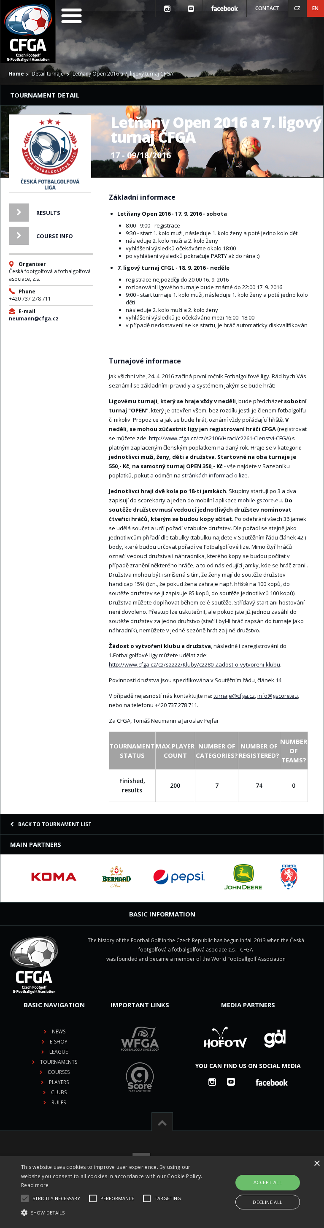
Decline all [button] (267, 1202)
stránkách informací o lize (215, 475)
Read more (35, 1185)
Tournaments (58, 1061)
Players (59, 1082)
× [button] (316, 1163)
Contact (267, 8)
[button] (112, 1212)
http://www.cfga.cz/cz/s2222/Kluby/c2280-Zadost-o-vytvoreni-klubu (194, 664)
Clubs (59, 1092)
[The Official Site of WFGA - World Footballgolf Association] (140, 1057)
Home (16, 73)
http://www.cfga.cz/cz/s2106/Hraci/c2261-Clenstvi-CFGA (219, 438)
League (58, 1051)
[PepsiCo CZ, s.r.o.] (178, 877)
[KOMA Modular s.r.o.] (54, 877)
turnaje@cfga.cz (234, 695)
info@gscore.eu (277, 695)
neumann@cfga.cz (34, 318)
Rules (58, 1102)
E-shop (59, 1041)
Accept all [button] (268, 1182)
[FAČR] (289, 877)
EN (315, 8)
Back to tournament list (55, 824)
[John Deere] (243, 877)
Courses (59, 1072)
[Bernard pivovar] (116, 877)
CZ (297, 8)
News (58, 1031)
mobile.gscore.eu (260, 500)
